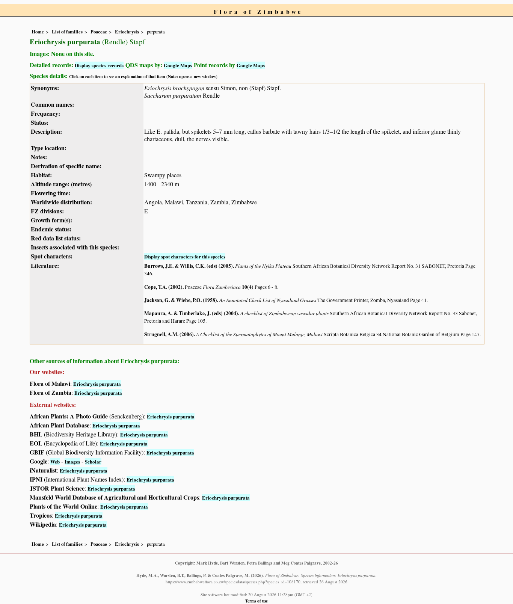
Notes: (39, 157)
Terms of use (256, 601)
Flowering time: (50, 193)
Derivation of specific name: (66, 166)
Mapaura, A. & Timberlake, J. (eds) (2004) (191, 313)
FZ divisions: (47, 211)
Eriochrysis (127, 31)
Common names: (52, 104)
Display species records (99, 65)
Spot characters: (51, 256)
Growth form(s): (51, 220)
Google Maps (178, 65)
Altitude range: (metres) (61, 184)
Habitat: (41, 175)
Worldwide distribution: (61, 202)
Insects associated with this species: (75, 247)
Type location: (48, 147)
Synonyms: (45, 87)
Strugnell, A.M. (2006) (169, 334)
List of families (67, 31)
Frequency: (45, 113)
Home (38, 31)
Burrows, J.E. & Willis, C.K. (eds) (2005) (188, 266)
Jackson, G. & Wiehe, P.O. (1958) (180, 300)
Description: (46, 131)
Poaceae (99, 31)
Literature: (45, 265)
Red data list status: (56, 238)
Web (55, 461)
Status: (39, 122)
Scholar (93, 461)
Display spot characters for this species (184, 256)
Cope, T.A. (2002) (163, 287)
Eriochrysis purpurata (97, 383)
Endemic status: (51, 229)
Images (72, 461)
